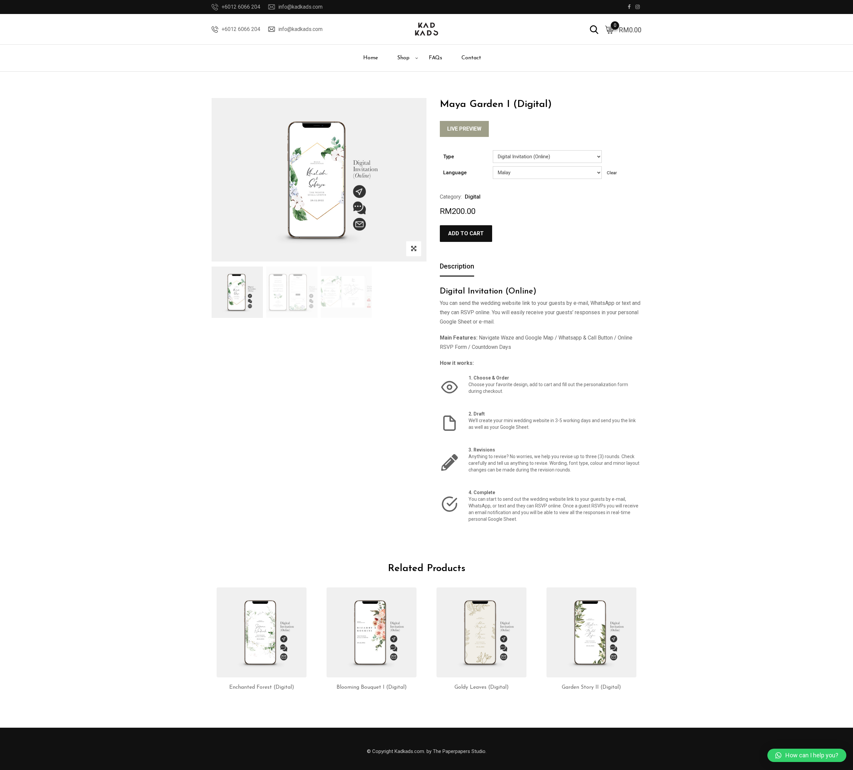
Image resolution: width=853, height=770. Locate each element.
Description (457, 266)
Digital (472, 197)
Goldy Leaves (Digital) (481, 687)
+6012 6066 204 (241, 7)
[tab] (457, 267)
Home (370, 58)
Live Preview (464, 129)
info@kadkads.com (300, 7)
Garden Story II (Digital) (591, 687)
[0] (609, 29)
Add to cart (466, 233)
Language (455, 173)
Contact (471, 58)
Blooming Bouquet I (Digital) (372, 687)
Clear (612, 172)
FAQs (435, 58)
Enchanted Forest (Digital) (261, 687)
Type (448, 157)
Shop (403, 58)
